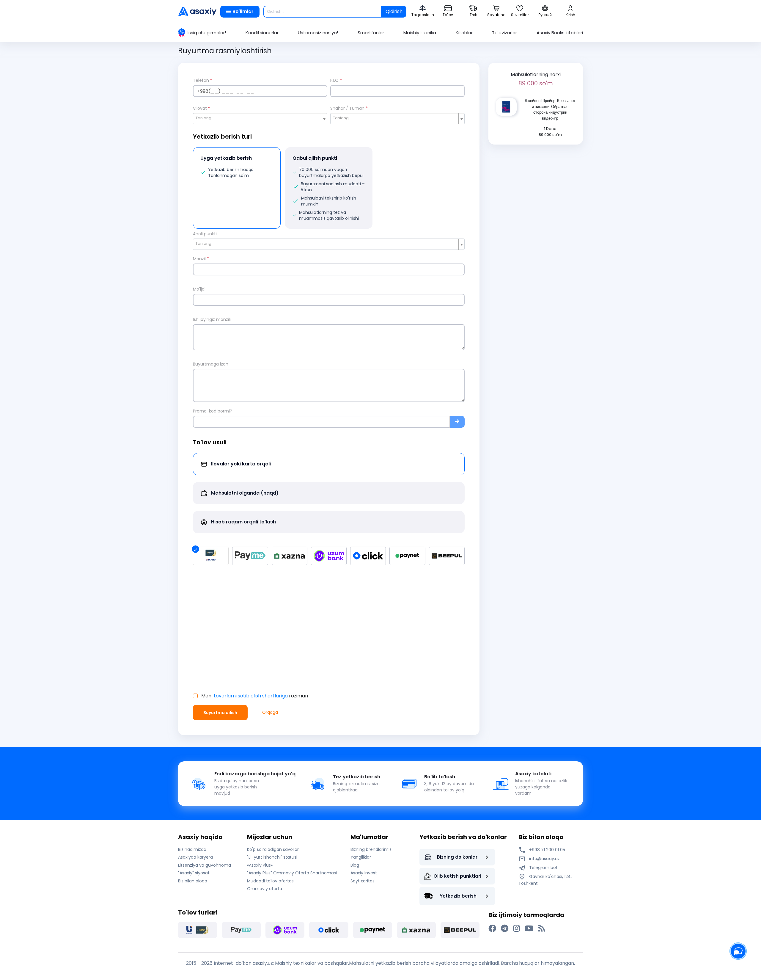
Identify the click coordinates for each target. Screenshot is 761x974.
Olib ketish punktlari (457, 876)
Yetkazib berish (458, 896)
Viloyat (201, 108)
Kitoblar (464, 32)
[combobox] (260, 118)
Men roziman (254, 696)
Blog (354, 865)
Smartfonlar (371, 32)
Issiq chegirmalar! (207, 32)
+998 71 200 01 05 (546, 850)
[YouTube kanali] (529, 928)
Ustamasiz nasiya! (318, 32)
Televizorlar (504, 32)
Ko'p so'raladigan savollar (273, 849)
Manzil (201, 258)
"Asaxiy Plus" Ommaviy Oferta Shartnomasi (292, 873)
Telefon (202, 80)
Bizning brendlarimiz (370, 849)
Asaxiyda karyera (195, 857)
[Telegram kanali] (504, 928)
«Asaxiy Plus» (260, 865)
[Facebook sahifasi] (492, 928)
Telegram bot (543, 868)
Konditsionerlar (262, 32)
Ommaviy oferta (264, 889)
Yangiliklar (360, 857)
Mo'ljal (199, 289)
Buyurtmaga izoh (210, 364)
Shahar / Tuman (349, 108)
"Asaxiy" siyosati (194, 873)
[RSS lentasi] (541, 928)
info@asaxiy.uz (544, 859)
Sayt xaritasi (362, 881)
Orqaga (270, 712)
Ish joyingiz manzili (212, 319)
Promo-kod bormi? (212, 411)
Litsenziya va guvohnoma (204, 865)
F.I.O (336, 80)
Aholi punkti (205, 233)
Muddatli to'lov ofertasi (271, 881)
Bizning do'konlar (457, 857)
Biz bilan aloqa (192, 881)
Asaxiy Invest (363, 873)
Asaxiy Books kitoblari (560, 32)
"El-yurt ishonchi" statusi (272, 857)
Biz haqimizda (192, 849)
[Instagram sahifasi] (516, 928)
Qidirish (394, 11)
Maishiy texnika (419, 32)
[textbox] (258, 118)
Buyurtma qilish (220, 713)
